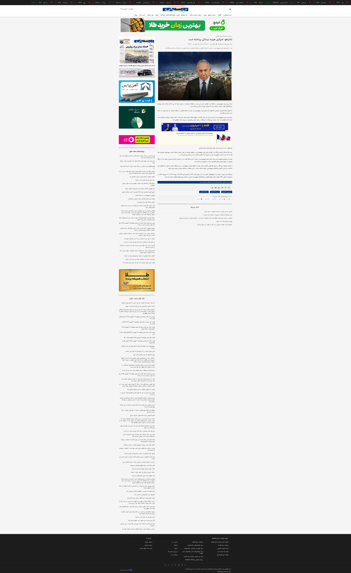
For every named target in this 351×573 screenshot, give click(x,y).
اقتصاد (219, 15)
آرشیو (156, 15)
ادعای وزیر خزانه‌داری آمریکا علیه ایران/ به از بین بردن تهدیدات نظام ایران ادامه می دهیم (137, 427)
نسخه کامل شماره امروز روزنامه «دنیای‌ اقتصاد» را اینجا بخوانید (137, 66)
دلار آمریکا (237, 2)
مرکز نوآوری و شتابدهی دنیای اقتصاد (193, 548)
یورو (319, 2)
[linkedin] (218, 187)
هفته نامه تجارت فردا (223, 552)
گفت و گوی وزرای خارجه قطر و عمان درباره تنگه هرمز (141, 498)
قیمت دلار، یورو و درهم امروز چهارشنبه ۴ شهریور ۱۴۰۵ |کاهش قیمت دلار (138, 323)
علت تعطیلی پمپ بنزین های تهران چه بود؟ (143, 476)
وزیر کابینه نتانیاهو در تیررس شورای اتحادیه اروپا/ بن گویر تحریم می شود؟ (137, 458)
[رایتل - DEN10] (137, 139)
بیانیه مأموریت (148, 545)
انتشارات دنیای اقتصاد (197, 542)
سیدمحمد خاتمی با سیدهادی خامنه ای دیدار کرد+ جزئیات (140, 259)
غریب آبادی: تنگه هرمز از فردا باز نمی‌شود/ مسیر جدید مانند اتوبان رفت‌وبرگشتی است (138, 206)
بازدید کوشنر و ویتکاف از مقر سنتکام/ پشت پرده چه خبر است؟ (138, 370)
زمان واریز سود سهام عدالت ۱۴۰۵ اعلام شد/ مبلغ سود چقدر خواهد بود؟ (137, 162)
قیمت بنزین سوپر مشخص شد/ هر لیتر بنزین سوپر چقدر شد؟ (139, 263)
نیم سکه (100, 2)
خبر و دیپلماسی (227, 15)
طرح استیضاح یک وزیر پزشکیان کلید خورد (144, 355)
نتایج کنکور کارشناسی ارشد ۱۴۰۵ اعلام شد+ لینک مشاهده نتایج (138, 192)
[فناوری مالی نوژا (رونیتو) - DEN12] (137, 280)
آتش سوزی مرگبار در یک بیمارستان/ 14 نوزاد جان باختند (140, 351)
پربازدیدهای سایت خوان (136, 151)
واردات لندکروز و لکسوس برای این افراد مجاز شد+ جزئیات (140, 306)
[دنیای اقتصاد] (175, 9)
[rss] (175, 564)
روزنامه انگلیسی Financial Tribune (194, 560)
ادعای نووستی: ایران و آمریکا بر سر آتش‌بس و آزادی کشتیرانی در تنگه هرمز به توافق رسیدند (137, 487)
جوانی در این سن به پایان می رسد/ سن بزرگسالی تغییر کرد (139, 239)
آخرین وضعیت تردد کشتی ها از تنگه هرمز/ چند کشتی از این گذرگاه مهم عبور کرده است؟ (137, 406)
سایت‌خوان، (224, 182)
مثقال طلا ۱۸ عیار (192, 2)
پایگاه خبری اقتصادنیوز (222, 555)
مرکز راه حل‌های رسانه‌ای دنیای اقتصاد (193, 557)
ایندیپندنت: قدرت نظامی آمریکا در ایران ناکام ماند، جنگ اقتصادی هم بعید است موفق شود (137, 507)
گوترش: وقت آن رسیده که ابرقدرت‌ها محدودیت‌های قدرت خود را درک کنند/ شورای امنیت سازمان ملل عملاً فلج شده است (137, 172)
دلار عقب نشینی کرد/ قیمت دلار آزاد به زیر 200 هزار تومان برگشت (138, 303)
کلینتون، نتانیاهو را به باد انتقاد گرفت (145, 195)
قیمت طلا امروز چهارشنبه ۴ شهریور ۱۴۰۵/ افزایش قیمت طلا (139, 338)
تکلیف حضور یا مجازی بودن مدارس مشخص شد (142, 177)
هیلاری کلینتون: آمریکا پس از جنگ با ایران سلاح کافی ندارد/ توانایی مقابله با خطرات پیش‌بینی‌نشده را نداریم (137, 229)
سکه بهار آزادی (122, 2)
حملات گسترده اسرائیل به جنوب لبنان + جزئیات (143, 472)
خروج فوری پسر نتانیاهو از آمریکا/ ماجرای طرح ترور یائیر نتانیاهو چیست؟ (138, 347)
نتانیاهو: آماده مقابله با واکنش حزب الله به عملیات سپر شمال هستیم (214, 225)
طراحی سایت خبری (125, 570)
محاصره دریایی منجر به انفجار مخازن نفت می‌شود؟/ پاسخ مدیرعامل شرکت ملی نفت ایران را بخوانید (137, 234)
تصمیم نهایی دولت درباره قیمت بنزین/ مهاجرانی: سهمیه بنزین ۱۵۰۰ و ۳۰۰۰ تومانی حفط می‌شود (137, 251)
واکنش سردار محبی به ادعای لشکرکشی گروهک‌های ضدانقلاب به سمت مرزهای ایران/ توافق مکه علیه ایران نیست (138, 366)
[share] (172, 564)
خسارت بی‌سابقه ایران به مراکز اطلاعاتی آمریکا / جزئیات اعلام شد (138, 529)
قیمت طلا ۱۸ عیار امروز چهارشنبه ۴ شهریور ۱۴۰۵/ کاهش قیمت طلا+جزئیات (138, 342)
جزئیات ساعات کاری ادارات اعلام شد (146, 202)
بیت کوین (280, 2)
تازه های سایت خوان (136, 298)
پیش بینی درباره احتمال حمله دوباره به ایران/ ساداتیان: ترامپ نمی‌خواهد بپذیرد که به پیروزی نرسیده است (139, 435)
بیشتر (135, 15)
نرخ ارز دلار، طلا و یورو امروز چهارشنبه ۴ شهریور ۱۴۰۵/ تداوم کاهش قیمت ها (137, 318)
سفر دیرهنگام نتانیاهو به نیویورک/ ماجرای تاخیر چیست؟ (217, 215)
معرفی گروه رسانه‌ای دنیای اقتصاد (219, 542)
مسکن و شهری (212, 15)
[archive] (165, 564)
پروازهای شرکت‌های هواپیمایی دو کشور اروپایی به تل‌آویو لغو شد (194, 133)
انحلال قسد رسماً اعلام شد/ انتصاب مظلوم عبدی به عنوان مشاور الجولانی (138, 184)
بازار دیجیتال (184, 15)
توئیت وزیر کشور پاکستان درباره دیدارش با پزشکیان (141, 199)
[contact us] (169, 564)
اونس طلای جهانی (167, 2)
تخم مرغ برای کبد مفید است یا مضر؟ (145, 180)
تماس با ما (174, 542)
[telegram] (215, 187)
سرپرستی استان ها (172, 552)
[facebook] (225, 187)
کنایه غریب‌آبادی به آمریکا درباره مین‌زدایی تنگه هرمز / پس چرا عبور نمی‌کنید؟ (137, 525)
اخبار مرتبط (195, 207)
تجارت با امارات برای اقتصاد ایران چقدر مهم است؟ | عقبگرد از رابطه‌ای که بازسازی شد (137, 449)
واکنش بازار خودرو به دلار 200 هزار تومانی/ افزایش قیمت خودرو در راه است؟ (137, 394)
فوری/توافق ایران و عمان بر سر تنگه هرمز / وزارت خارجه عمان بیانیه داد (137, 167)
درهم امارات (299, 2)
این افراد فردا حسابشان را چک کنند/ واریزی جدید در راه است (139, 242)
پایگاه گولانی (203, 192)
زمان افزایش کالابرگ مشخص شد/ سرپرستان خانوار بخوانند (140, 189)
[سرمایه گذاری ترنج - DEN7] (175, 25)
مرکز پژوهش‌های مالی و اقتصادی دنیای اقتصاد (192, 552)
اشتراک (175, 548)
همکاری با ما (174, 555)
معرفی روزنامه (148, 542)
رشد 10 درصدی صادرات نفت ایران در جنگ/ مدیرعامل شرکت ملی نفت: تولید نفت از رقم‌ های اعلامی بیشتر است (138, 380)
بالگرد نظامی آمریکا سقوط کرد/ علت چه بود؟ (143, 469)
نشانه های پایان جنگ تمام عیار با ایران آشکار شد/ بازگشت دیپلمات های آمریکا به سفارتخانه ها (138, 441)
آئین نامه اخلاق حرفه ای (145, 548)
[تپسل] (162, 124)
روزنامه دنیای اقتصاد (223, 545)
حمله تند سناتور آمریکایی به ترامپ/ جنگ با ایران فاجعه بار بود (138, 462)
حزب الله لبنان (215, 192)
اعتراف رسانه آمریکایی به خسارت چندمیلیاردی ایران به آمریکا (139, 256)
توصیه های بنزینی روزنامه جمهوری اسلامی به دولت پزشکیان (139, 445)
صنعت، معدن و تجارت (195, 15)
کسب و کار (142, 15)
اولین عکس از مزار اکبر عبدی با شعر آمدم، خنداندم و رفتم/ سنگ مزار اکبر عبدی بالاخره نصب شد (137, 157)
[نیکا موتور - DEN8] (137, 72)
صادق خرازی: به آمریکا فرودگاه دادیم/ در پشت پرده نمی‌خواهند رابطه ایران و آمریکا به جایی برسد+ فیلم (137, 219)
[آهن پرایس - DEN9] (137, 91)
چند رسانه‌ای (150, 15)
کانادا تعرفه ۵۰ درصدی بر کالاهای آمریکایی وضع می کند (140, 491)
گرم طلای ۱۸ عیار (216, 2)
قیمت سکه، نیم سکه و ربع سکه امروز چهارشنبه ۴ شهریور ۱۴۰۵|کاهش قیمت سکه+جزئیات (138, 328)
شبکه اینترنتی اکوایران (222, 548)
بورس (205, 15)
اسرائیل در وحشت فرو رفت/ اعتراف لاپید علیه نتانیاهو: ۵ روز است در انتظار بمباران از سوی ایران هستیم (205, 218)
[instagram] (185, 564)
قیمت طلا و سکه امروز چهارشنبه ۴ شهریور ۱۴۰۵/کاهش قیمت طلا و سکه (137, 333)
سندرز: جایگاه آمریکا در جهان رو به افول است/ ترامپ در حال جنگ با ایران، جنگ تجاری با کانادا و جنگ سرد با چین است (137, 502)
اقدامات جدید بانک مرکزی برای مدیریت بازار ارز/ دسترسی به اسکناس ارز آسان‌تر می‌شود (137, 246)
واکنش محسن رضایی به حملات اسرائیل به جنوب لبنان (218, 212)
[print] (212, 187)
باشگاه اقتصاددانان (170, 15)
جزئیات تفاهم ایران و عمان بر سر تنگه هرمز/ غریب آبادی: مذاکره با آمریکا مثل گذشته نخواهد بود (138, 513)
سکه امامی (144, 2)
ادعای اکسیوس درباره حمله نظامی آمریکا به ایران (142, 415)
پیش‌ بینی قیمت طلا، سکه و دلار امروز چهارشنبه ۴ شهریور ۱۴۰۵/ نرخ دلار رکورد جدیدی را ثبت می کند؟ (137, 224)
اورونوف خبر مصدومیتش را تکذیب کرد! (144, 495)
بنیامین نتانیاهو (226, 192)
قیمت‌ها (162, 15)
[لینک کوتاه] (228, 187)
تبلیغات (175, 545)
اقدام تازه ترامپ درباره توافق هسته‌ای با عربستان (142, 465)
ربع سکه (338, 2)
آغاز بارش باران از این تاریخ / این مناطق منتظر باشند (141, 520)
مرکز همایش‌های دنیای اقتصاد (195, 545)
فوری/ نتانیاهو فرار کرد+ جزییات (224, 221)
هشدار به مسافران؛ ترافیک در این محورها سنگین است (141, 389)
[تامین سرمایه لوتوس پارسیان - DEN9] (137, 117)
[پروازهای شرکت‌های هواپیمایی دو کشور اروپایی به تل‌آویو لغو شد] (222, 138)
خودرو (178, 15)
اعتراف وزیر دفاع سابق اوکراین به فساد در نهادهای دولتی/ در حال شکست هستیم (138, 411)
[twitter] (222, 187)
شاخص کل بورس (260, 2)
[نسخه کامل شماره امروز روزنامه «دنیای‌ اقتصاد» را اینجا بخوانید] (137, 50)
